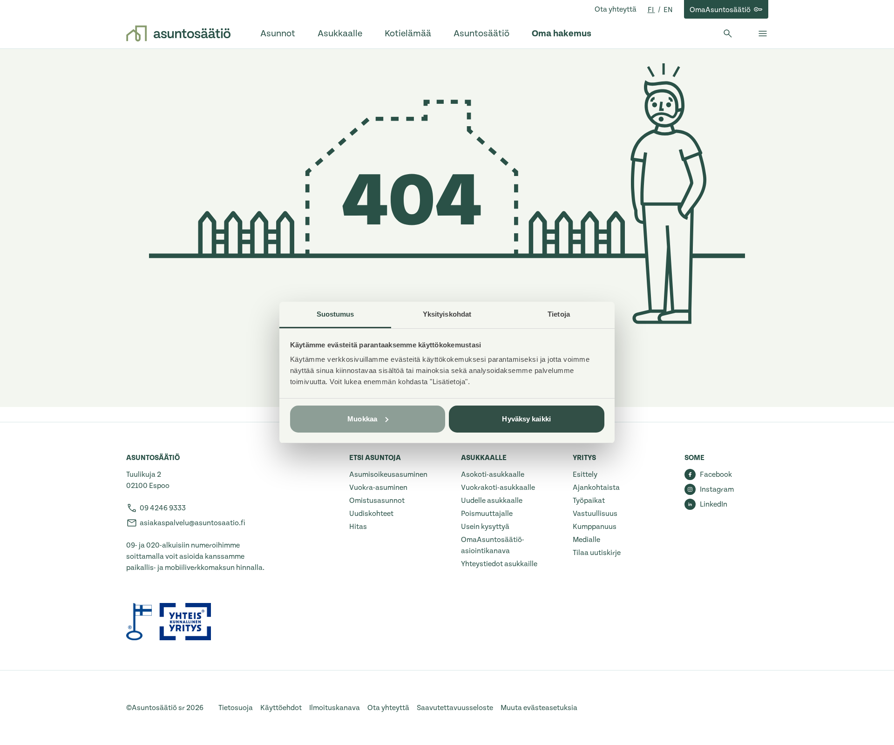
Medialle (586, 539)
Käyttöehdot (281, 708)
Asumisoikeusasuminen (388, 474)
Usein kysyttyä (485, 526)
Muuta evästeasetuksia (539, 708)
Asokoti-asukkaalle (492, 474)
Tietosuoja (235, 708)
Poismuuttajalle (487, 513)
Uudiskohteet (371, 513)
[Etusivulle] (178, 33)
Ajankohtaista (596, 487)
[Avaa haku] (728, 34)
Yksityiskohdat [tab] (447, 314)
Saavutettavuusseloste (455, 708)
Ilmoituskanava (334, 708)
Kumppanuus (594, 526)
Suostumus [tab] (335, 314)
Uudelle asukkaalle (491, 500)
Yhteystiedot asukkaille (499, 564)
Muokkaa (362, 419)
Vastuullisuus (595, 513)
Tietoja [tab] (559, 314)
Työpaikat (589, 500)
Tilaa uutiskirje (597, 553)
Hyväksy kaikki (526, 419)
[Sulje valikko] (762, 33)
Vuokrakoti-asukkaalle (498, 487)
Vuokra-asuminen (378, 487)
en (668, 10)
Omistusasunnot (377, 500)
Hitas (358, 526)
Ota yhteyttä (616, 9)
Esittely (585, 474)
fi (651, 10)
